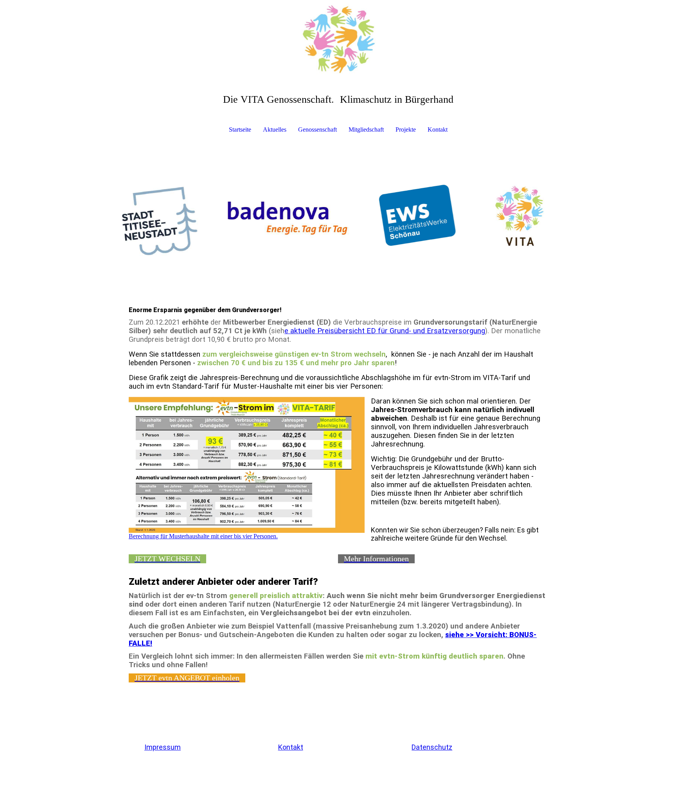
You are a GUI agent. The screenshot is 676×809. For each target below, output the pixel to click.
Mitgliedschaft (366, 129)
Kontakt (438, 129)
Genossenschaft (317, 129)
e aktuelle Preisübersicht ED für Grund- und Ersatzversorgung (384, 331)
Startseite (240, 129)
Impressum (162, 747)
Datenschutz (432, 747)
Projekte (406, 129)
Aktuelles (274, 129)
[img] (338, 39)
